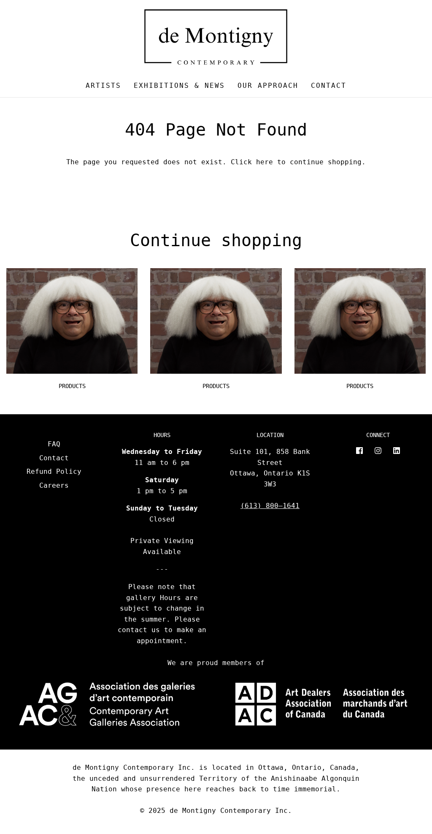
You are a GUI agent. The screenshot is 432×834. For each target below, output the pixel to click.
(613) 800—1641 (270, 506)
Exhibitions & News (179, 85)
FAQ (54, 444)
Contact (328, 85)
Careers (54, 485)
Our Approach (268, 85)
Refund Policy (54, 471)
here (264, 162)
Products (72, 386)
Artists (103, 85)
